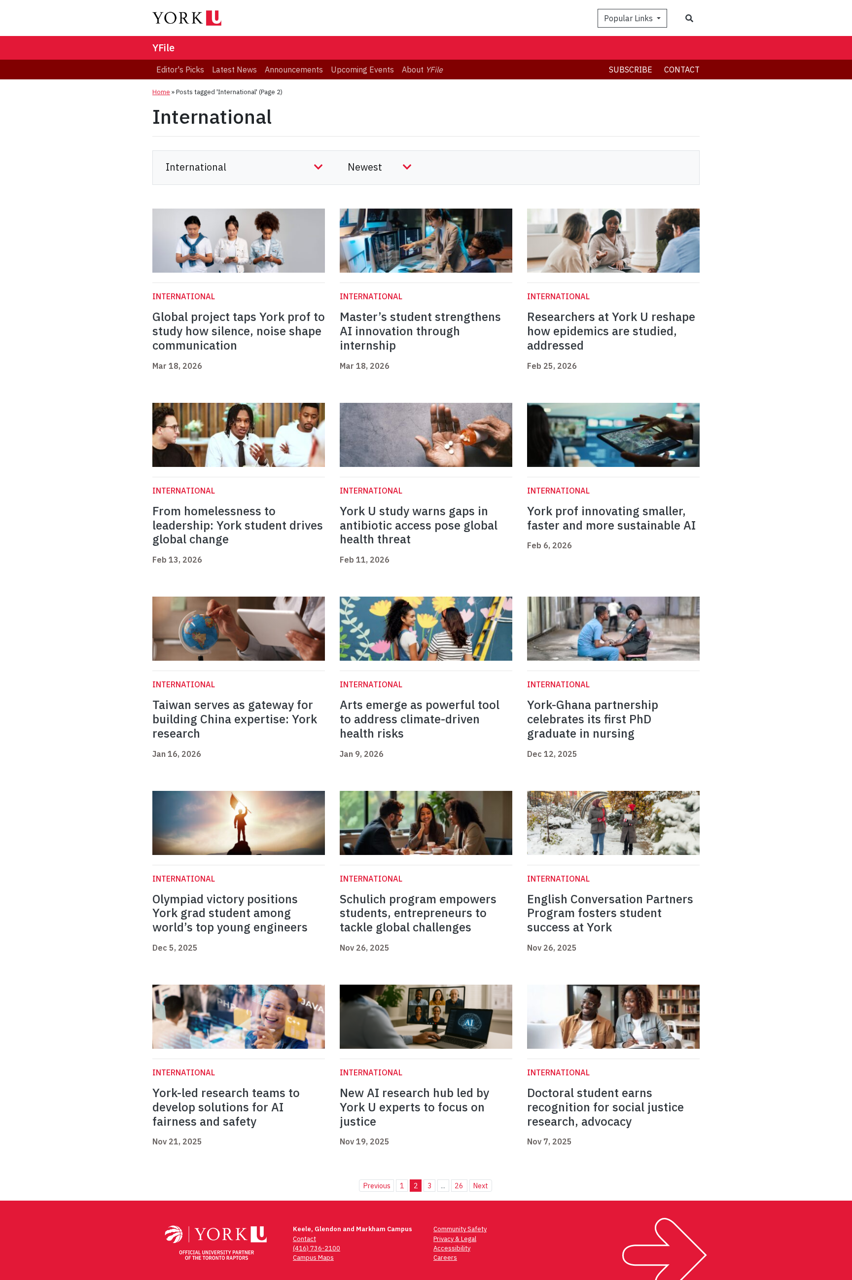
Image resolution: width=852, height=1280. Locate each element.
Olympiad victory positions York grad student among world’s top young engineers (230, 913)
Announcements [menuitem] (294, 69)
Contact (682, 69)
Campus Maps (313, 1257)
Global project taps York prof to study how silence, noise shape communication (238, 331)
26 (459, 1185)
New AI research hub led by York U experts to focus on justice (414, 1107)
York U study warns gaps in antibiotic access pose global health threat (418, 525)
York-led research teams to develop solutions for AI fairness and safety (226, 1107)
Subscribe (630, 69)
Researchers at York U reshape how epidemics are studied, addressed (611, 331)
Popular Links (629, 18)
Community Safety (460, 1229)
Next (480, 1185)
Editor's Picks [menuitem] (180, 69)
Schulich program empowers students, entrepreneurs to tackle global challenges (418, 913)
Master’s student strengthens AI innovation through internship (420, 331)
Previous (376, 1185)
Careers (445, 1257)
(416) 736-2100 (316, 1248)
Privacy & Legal (454, 1239)
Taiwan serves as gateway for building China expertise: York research (234, 719)
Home (161, 92)
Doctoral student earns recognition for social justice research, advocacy (605, 1107)
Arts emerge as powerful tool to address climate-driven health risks (419, 719)
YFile (163, 47)
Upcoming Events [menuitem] (362, 69)
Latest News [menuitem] (234, 69)
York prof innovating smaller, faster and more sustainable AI (611, 518)
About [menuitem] (422, 69)
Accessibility (451, 1248)
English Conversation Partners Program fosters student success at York (610, 913)
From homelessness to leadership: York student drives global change (237, 525)
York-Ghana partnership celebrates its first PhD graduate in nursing (592, 719)
